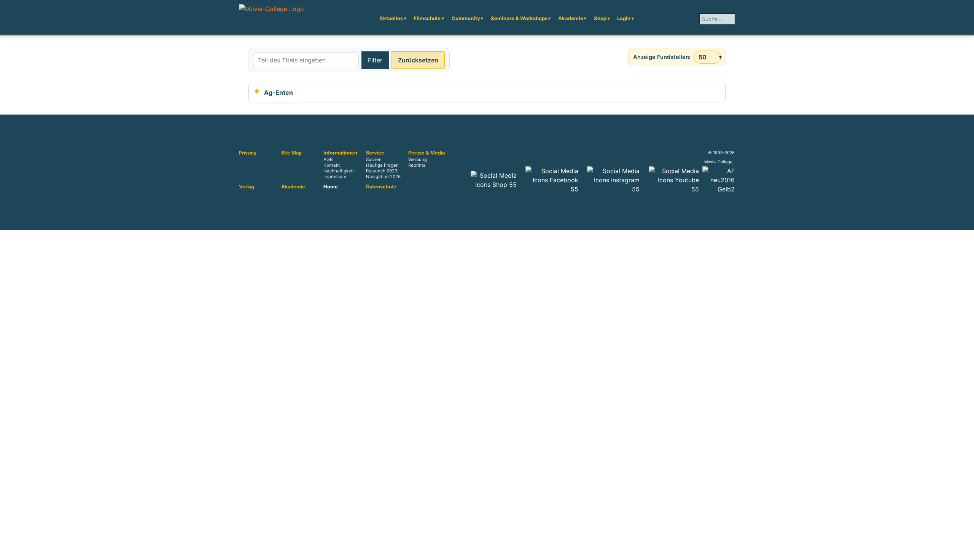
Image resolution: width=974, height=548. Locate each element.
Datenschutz (381, 187)
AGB (328, 159)
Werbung (417, 159)
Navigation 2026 (383, 177)
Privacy (248, 153)
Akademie (570, 18)
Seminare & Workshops (519, 18)
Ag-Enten (278, 92)
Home (330, 187)
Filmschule (427, 18)
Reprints (416, 165)
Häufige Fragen (382, 165)
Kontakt (331, 165)
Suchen (374, 159)
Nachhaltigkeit (338, 171)
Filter (375, 60)
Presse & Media (426, 153)
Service (375, 153)
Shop (600, 18)
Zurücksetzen (418, 60)
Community (466, 18)
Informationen (340, 153)
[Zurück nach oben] (964, 538)
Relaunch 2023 (381, 171)
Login (623, 18)
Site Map (291, 153)
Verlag (246, 187)
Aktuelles (391, 18)
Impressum (334, 177)
